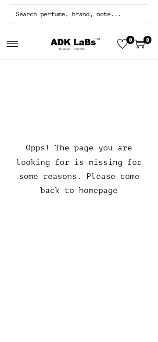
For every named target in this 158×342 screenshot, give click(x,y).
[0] (122, 44)
